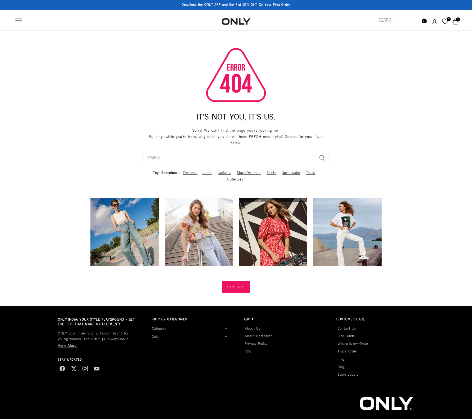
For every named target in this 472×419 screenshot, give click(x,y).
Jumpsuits (291, 172)
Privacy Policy (256, 344)
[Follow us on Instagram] (85, 368)
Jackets (224, 172)
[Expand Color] (225, 336)
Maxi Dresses (249, 172)
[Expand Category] (225, 328)
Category (159, 328)
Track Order (347, 351)
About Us (252, 328)
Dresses (190, 172)
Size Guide (346, 336)
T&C (248, 351)
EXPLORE (236, 287)
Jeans (207, 172)
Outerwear (236, 179)
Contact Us (347, 328)
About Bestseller (258, 336)
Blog (341, 367)
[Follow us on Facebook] (62, 368)
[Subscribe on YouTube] (96, 368)
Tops (310, 172)
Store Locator (349, 374)
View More (67, 345)
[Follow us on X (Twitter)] (73, 368)
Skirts (271, 172)
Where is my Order (353, 344)
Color (156, 336)
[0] (445, 21)
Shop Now (270, 5)
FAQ (341, 359)
